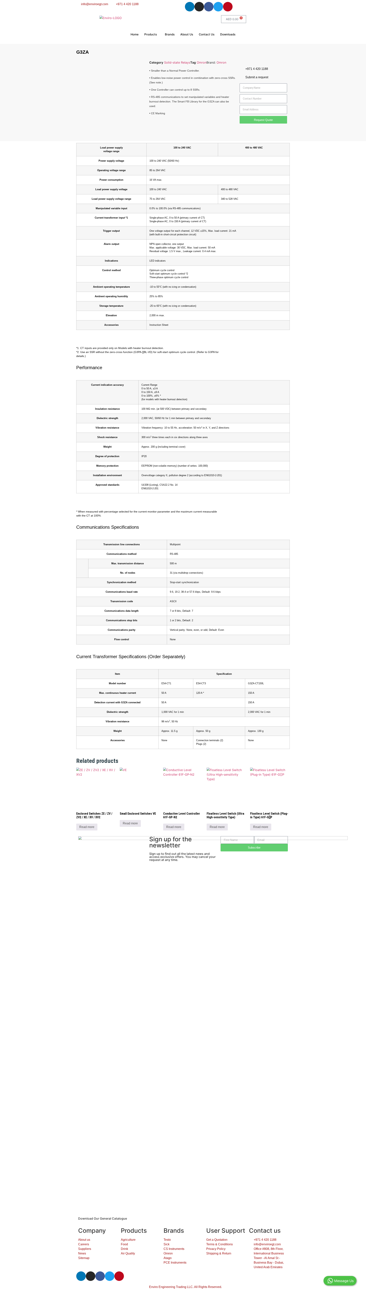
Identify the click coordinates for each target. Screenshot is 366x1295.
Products (150, 34)
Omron (201, 62)
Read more (86, 827)
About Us (186, 34)
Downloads (227, 34)
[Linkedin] (189, 6)
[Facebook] (209, 6)
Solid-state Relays (177, 62)
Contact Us (206, 34)
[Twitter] (218, 6)
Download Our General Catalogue (102, 1218)
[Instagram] (199, 6)
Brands (170, 34)
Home (135, 34)
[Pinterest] (228, 6)
